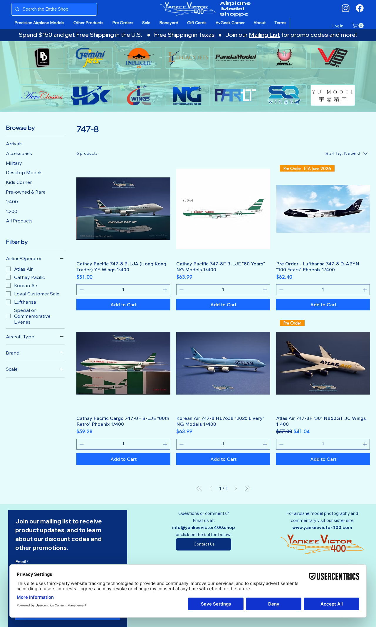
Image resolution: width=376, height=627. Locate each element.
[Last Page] (247, 488)
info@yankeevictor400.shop (203, 527)
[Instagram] (345, 8)
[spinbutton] (123, 290)
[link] (358, 25)
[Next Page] (235, 488)
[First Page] (199, 488)
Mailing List (264, 34)
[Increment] (165, 290)
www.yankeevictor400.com (322, 527)
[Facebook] (360, 8)
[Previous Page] (210, 488)
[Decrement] (81, 290)
